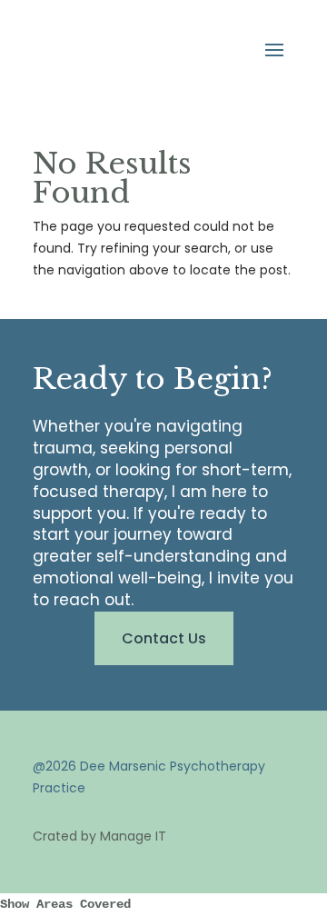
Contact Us (164, 638)
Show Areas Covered (65, 904)
